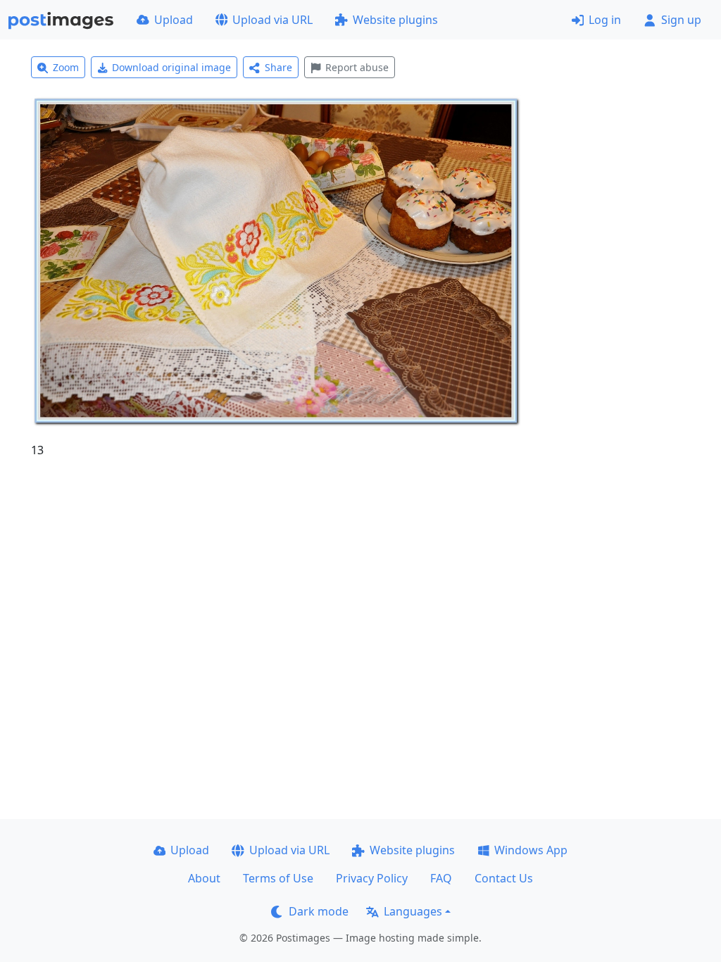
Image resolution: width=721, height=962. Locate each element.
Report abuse (357, 67)
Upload (173, 19)
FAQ (441, 878)
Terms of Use (278, 878)
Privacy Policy (372, 878)
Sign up (681, 19)
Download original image (171, 67)
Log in (605, 19)
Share (278, 67)
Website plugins (395, 19)
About (204, 878)
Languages (413, 911)
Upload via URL (272, 19)
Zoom (66, 67)
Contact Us (504, 878)
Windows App (531, 850)
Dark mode (319, 911)
